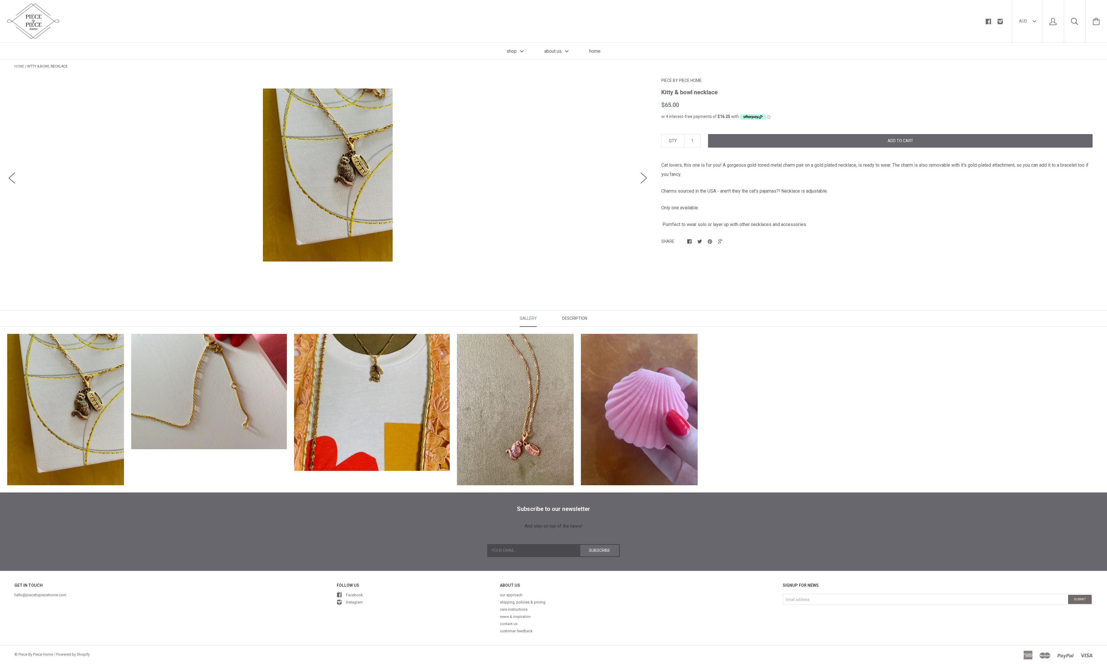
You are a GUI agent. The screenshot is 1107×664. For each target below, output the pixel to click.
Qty (673, 140)
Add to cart (900, 140)
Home (19, 66)
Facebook (354, 595)
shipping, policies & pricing (522, 602)
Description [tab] (574, 318)
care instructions (514, 609)
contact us (508, 624)
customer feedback (516, 631)
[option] (327, 175)
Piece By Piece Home (681, 80)
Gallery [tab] (528, 318)
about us (553, 51)
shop (512, 51)
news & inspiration (515, 616)
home (594, 51)
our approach (511, 595)
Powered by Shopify (73, 654)
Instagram (354, 602)
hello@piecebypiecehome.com (40, 595)
